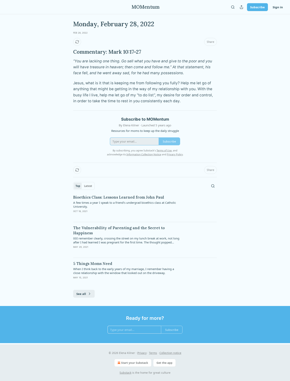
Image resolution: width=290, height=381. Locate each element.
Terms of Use (164, 150)
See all (81, 294)
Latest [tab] (88, 186)
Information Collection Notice (143, 154)
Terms (153, 353)
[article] (145, 206)
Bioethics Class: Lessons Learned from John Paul (118, 197)
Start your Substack (134, 363)
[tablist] (83, 186)
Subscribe (257, 7)
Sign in (278, 7)
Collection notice (170, 353)
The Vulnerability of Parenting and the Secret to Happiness (119, 230)
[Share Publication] (241, 7)
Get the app (164, 363)
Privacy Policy (175, 154)
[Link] (68, 52)
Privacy (142, 353)
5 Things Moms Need (92, 263)
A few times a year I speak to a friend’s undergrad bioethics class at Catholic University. (124, 204)
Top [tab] (78, 186)
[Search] (233, 7)
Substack (125, 372)
